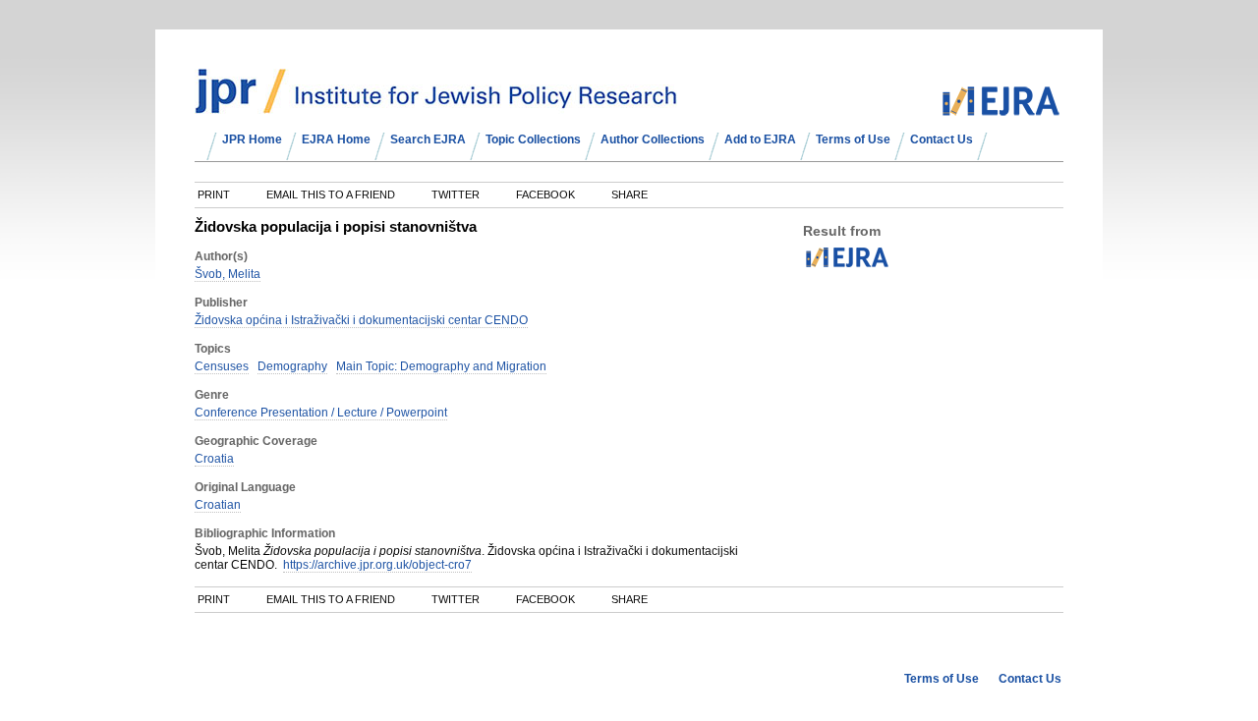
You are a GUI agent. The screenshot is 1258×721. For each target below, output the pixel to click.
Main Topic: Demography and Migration (441, 366)
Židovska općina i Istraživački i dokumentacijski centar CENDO (361, 320)
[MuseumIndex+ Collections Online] (436, 105)
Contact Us (941, 139)
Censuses (222, 366)
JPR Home (252, 139)
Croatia (214, 459)
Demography (292, 366)
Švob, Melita (227, 274)
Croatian (218, 505)
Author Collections (652, 139)
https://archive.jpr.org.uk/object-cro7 (377, 565)
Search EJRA (428, 139)
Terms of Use (853, 139)
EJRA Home (336, 139)
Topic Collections (533, 139)
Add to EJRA (760, 139)
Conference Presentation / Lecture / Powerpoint (321, 412)
